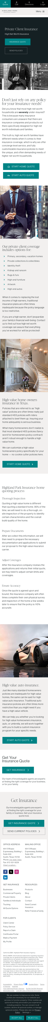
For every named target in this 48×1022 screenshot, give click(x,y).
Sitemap (15, 986)
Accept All (17, 1018)
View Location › (9, 865)
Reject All (33, 1018)
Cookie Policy (33, 984)
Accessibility (7, 984)
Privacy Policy (18, 984)
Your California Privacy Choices (13, 988)
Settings (26, 1012)
